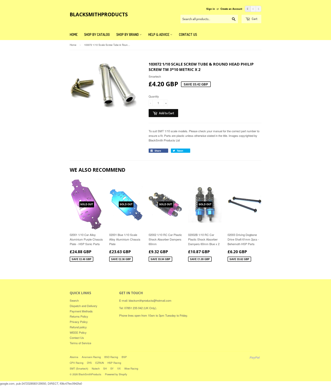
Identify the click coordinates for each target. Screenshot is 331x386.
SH (105, 368)
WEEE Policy (78, 332)
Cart (254, 19)
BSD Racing (111, 357)
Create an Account (231, 9)
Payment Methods (81, 311)
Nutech (96, 368)
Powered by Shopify (116, 374)
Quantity (154, 96)
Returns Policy (79, 316)
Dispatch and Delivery (83, 306)
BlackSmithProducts (99, 14)
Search (74, 300)
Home (74, 34)
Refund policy (78, 327)
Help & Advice (159, 34)
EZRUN (99, 363)
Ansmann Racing (91, 357)
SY (112, 368)
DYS (89, 363)
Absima (74, 357)
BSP (124, 357)
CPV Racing (76, 363)
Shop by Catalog (97, 34)
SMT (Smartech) (79, 368)
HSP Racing (114, 363)
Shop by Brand (127, 34)
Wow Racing (131, 368)
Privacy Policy (79, 322)
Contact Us (188, 34)
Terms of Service (80, 343)
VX (119, 368)
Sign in (210, 9)
